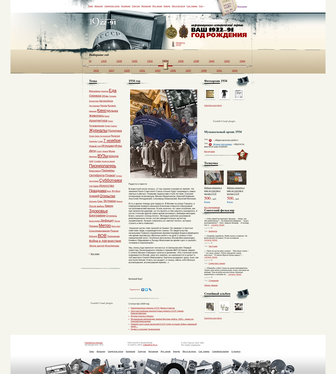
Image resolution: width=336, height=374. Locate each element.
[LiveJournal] (150, 289)
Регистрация (242, 6)
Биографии (97, 215)
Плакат (110, 175)
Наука (103, 105)
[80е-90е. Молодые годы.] (239, 310)
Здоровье (98, 211)
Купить (207, 202)
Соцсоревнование (99, 230)
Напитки (104, 91)
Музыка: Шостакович (222, 144)
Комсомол (95, 170)
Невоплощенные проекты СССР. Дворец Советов (153, 308)
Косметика (94, 101)
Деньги (119, 201)
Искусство (106, 186)
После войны (96, 206)
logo (103, 23)
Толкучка (136, 6)
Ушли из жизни (108, 161)
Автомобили (106, 100)
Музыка (112, 111)
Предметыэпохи (180, 44)
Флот (109, 191)
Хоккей (94, 196)
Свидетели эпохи (112, 6)
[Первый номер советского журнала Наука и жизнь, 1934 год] (239, 97)
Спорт (99, 151)
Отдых (119, 176)
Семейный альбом (220, 351)
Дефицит (107, 220)
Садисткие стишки (217, 263)
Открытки (107, 196)
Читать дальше (211, 285)
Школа (113, 156)
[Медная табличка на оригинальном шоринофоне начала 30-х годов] (210, 97)
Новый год (95, 146)
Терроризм (113, 236)
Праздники (97, 191)
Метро (105, 225)
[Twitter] (146, 289)
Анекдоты (213, 231)
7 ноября (112, 140)
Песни (117, 221)
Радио (107, 126)
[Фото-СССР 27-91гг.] (224, 310)
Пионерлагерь (102, 165)
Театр (110, 121)
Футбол (116, 191)
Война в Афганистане (105, 241)
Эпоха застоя (96, 245)
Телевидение (96, 125)
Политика (115, 131)
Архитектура (98, 120)
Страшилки (214, 280)
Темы (90, 6)
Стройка (97, 161)
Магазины (94, 91)
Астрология (105, 136)
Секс (100, 201)
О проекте (235, 351)
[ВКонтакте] (143, 289)
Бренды (167, 6)
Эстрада (109, 201)
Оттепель (111, 215)
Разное (114, 230)
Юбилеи (93, 236)
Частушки (213, 246)
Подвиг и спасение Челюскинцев (145, 329)
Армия (105, 151)
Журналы (98, 130)
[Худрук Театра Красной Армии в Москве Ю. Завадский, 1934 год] (224, 97)
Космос (112, 105)
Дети (92, 151)
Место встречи (178, 6)
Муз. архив (157, 6)
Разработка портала (94, 343)
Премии (93, 226)
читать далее (217, 225)
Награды (93, 201)
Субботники (110, 180)
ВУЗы (102, 155)
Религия (115, 135)
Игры (118, 146)
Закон (109, 206)
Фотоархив (146, 6)
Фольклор (98, 6)
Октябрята (96, 175)
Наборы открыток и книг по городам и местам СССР (213, 190)
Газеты (114, 126)
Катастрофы (94, 221)
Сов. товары (192, 6)
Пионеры (108, 170)
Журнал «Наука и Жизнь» (142, 316)
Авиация (93, 111)
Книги (106, 116)
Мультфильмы (112, 246)
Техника (112, 96)
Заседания (94, 181)
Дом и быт (115, 226)
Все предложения (212, 207)
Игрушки (108, 146)
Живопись (96, 115)
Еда (112, 90)
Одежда (95, 96)
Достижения (94, 106)
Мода (112, 151)
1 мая (100, 141)
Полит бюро (94, 136)
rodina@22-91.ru (150, 345)
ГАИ (91, 186)
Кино (101, 110)
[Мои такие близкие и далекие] (210, 310)
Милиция (93, 156)
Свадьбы (93, 141)
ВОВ (102, 235)
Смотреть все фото (213, 105)
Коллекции (125, 6)
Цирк (96, 186)
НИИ (91, 161)
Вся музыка (209, 151)
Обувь (105, 96)
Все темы (95, 254)
